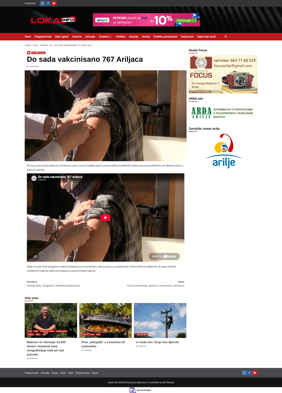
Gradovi (104, 36)
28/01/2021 (34, 66)
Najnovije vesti (206, 36)
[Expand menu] (110, 37)
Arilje (36, 331)
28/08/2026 (33, 358)
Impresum (187, 36)
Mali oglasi (62, 36)
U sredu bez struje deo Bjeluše (157, 342)
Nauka (146, 36)
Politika (120, 36)
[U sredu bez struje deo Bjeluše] (160, 320)
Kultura (77, 36)
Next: (155, 284)
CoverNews (154, 382)
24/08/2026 (142, 346)
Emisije (133, 36)
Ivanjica (43, 331)
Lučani (51, 331)
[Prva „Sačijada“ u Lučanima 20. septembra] (105, 320)
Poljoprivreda (43, 36)
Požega (30, 334)
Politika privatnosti (165, 36)
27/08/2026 (88, 350)
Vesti (28, 36)
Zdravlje (90, 36)
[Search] (226, 36)
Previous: (53, 284)
